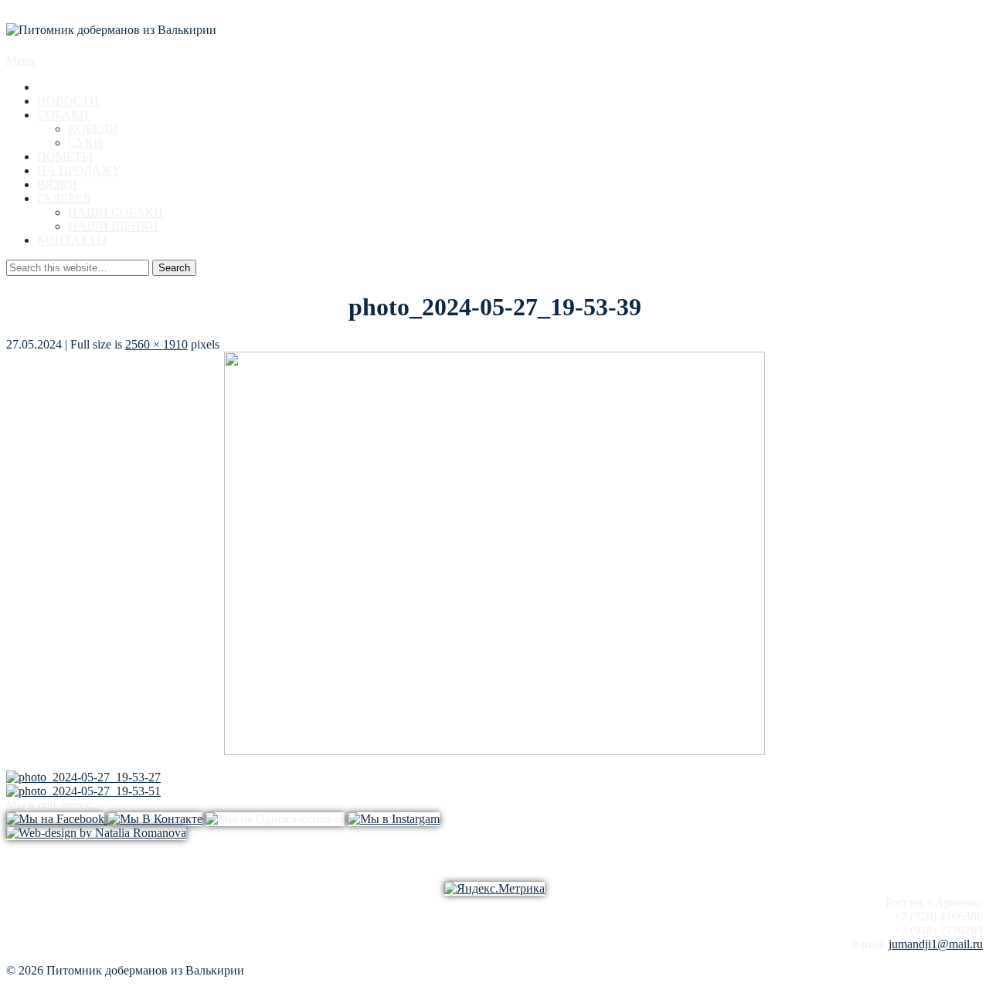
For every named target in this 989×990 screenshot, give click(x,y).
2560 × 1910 (156, 344)
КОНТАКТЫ (72, 240)
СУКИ (85, 142)
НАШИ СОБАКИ (115, 212)
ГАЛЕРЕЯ (64, 198)
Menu (20, 60)
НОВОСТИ (68, 100)
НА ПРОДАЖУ (79, 170)
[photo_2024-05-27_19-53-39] (494, 750)
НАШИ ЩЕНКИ (113, 226)
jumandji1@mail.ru (936, 944)
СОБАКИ (63, 114)
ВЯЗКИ (57, 184)
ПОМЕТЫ (65, 156)
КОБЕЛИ (93, 128)
